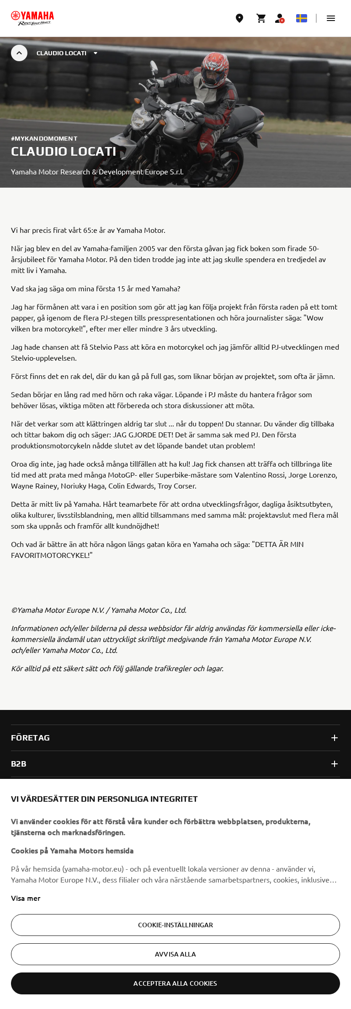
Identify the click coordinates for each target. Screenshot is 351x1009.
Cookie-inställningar (175, 924)
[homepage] (32, 18)
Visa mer (25, 898)
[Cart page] (261, 18)
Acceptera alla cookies (175, 983)
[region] (175, 894)
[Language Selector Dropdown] (301, 18)
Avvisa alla (175, 954)
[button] (331, 18)
